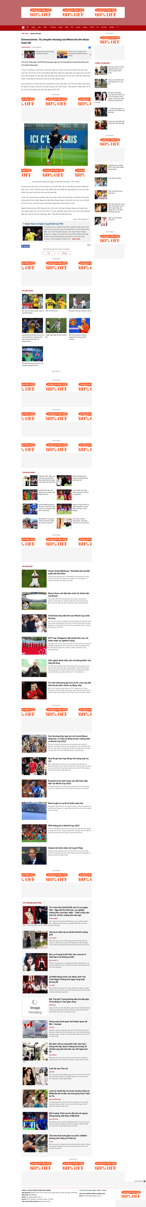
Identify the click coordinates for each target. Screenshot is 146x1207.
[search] (117, 27)
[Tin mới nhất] (27, 27)
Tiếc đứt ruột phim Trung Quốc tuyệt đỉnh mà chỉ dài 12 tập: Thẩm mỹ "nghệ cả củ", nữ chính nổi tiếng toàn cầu (116, 208)
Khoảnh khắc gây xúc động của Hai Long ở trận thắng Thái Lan (47, 492)
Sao (39, 27)
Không (64, 253)
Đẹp (66, 27)
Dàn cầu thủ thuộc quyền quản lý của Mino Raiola (33, 312)
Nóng (33, 27)
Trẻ (72, 27)
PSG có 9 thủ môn (52, 311)
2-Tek (92, 27)
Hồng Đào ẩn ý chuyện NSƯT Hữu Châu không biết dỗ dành (116, 167)
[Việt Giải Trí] (23, 27)
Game (85, 27)
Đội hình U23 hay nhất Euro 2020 (80, 311)
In (90, 245)
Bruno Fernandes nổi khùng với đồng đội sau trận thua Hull (80, 478)
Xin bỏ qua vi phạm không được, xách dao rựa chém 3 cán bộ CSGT (81, 521)
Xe (97, 27)
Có (49, 253)
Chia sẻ (26, 246)
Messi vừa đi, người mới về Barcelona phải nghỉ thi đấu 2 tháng (78, 53)
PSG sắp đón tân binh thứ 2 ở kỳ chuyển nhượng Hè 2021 (32, 364)
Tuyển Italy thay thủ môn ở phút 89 (56, 336)
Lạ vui (78, 27)
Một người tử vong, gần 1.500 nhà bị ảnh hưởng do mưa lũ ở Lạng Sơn (46, 521)
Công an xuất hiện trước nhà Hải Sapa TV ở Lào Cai (116, 82)
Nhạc (60, 27)
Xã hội (112, 27)
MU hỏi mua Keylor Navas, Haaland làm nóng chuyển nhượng (77, 337)
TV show (53, 27)
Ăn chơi (104, 27)
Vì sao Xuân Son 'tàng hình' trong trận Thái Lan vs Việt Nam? (81, 492)
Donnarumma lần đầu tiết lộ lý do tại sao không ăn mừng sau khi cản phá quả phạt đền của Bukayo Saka (33, 338)
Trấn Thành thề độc (114, 178)
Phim (45, 27)
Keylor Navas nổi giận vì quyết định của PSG (44, 224)
